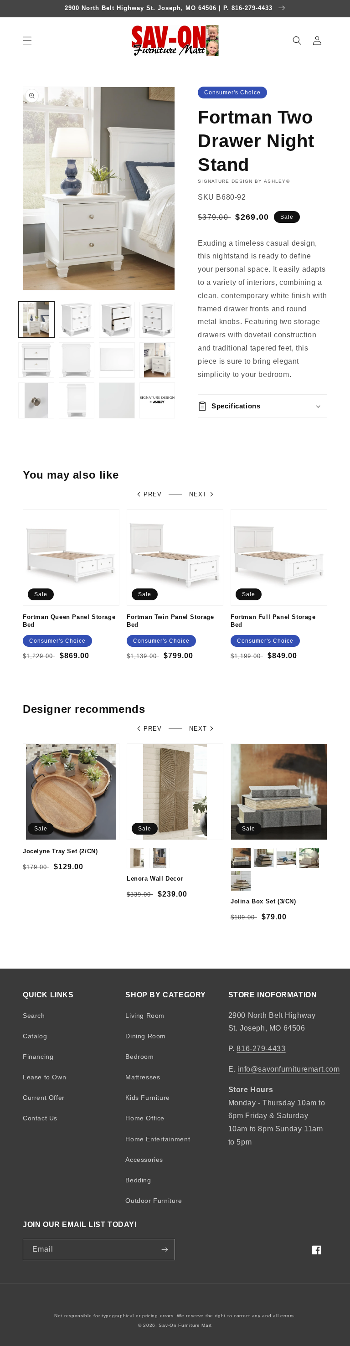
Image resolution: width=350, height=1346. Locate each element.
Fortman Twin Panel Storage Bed (170, 621)
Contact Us (40, 1118)
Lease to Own (44, 1077)
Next (198, 494)
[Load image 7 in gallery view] (117, 360)
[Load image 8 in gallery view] (157, 360)
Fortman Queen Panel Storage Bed (69, 621)
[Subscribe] (164, 1249)
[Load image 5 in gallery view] (36, 360)
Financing (38, 1056)
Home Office (145, 1118)
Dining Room (145, 1036)
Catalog (35, 1036)
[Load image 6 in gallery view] (77, 360)
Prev (153, 494)
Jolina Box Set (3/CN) (263, 901)
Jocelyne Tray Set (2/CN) (60, 851)
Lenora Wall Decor (155, 878)
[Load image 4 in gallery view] (157, 320)
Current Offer (44, 1097)
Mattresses (142, 1077)
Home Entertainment (157, 1139)
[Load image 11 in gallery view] (117, 400)
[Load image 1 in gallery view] (36, 320)
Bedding (138, 1180)
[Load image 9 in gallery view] (36, 400)
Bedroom (139, 1056)
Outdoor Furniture (153, 1200)
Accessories (144, 1159)
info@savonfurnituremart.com (288, 1069)
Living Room (145, 1015)
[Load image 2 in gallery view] (77, 320)
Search (34, 1015)
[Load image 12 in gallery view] (157, 400)
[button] (27, 41)
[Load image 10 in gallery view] (77, 400)
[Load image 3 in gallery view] (117, 320)
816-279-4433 (261, 1048)
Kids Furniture (147, 1097)
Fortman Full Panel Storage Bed (273, 621)
